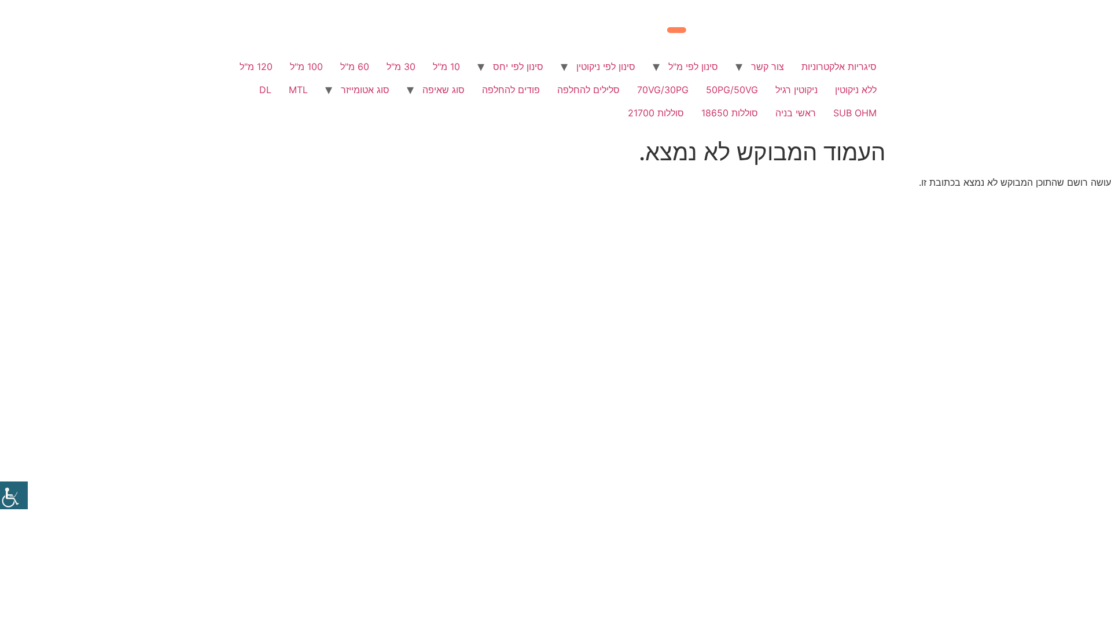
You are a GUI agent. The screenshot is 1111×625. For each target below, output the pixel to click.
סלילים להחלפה (588, 89)
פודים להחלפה (511, 89)
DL (265, 89)
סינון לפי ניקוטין (605, 66)
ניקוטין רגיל (796, 89)
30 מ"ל (401, 66)
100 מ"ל (306, 66)
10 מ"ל (446, 66)
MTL (298, 89)
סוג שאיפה (443, 89)
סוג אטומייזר (365, 89)
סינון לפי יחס (518, 66)
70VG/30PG (663, 89)
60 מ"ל (354, 66)
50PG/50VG (732, 89)
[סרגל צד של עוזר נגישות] (14, 495)
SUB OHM (855, 113)
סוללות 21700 (656, 113)
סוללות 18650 (729, 113)
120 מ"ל (256, 66)
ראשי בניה (795, 113)
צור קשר (767, 66)
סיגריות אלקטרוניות (839, 66)
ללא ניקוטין (856, 89)
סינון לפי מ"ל (693, 66)
